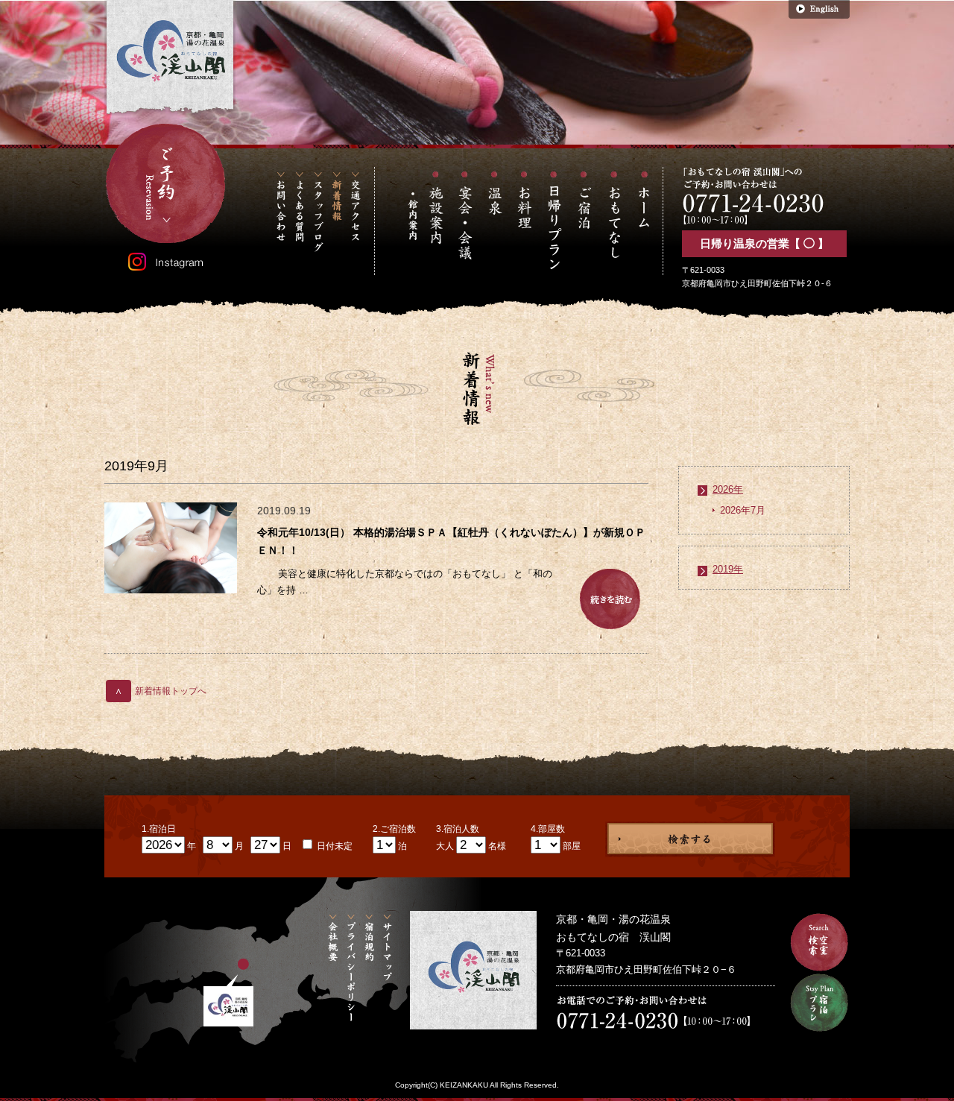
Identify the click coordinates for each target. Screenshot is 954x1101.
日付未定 (334, 846)
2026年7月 (742, 510)
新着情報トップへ (160, 691)
